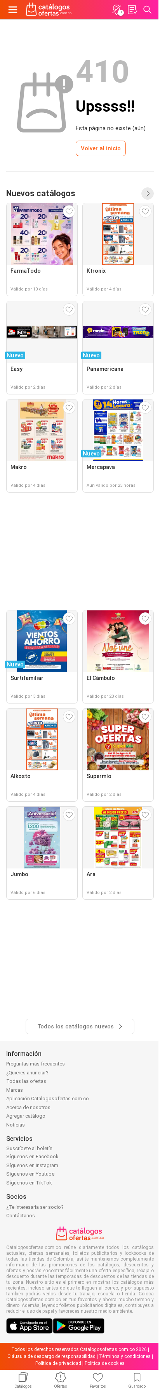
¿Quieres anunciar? (27, 1073)
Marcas (14, 1090)
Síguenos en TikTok (29, 1183)
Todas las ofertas (26, 1081)
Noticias (15, 1125)
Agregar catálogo (25, 1116)
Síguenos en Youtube (30, 1174)
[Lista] (132, 9)
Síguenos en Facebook (32, 1156)
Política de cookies (105, 1363)
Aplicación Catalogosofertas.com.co (47, 1098)
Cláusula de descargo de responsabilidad (51, 1356)
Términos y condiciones (125, 1356)
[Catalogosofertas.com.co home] (49, 9)
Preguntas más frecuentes (35, 1064)
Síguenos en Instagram (32, 1165)
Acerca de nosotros (28, 1107)
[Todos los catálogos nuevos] (147, 193)
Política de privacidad (58, 1363)
